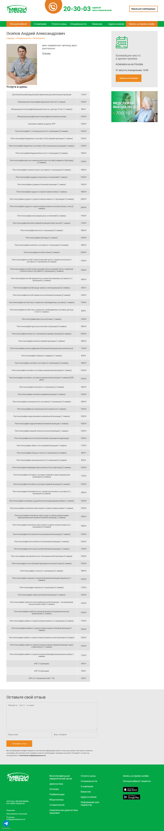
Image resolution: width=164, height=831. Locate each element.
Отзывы (46, 53)
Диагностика (56, 783)
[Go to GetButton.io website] (6, 828)
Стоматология (56, 805)
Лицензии (10, 810)
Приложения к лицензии (16, 814)
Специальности (23, 38)
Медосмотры (56, 799)
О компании (87, 786)
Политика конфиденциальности (15, 818)
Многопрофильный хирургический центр (60, 777)
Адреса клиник (89, 797)
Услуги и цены (88, 776)
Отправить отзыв (19, 744)
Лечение (54, 789)
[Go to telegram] (6, 823)
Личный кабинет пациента (137, 781)
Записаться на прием (128, 78)
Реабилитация (56, 794)
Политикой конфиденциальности (32, 755)
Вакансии (86, 791)
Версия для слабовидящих (143, 9)
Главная (10, 38)
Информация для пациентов (90, 803)
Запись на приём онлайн (136, 776)
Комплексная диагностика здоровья (63, 811)
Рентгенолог (39, 38)
